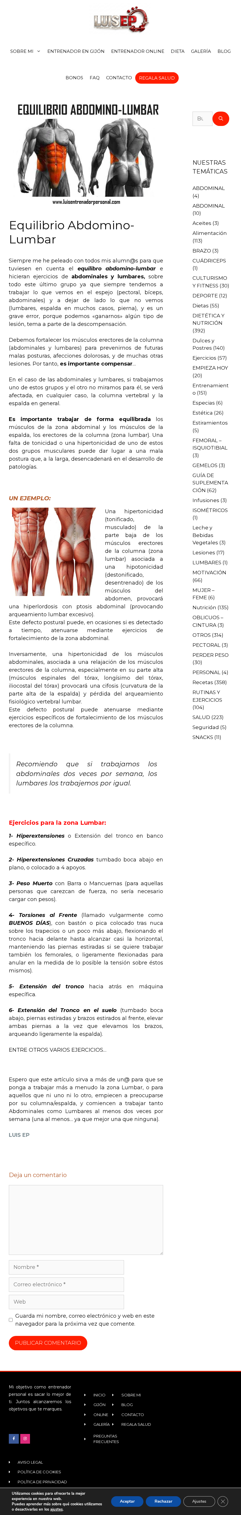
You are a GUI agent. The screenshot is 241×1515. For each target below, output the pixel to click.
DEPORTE (205, 296)
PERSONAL (206, 672)
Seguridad (206, 727)
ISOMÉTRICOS (210, 510)
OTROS (202, 635)
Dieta (178, 51)
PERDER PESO (211, 655)
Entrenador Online (137, 51)
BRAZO (202, 251)
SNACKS (203, 737)
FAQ (95, 77)
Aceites (202, 223)
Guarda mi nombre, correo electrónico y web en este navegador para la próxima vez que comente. (85, 1320)
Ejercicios (204, 358)
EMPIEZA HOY (210, 368)
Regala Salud (157, 78)
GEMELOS (205, 465)
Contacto (119, 77)
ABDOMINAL (209, 188)
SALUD (201, 717)
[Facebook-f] (14, 1439)
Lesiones (204, 553)
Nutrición (204, 607)
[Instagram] (25, 1439)
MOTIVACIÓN (209, 572)
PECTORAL (206, 645)
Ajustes (199, 1501)
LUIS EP (19, 1135)
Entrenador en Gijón (76, 51)
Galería (201, 51)
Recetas (203, 682)
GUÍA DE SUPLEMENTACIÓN (210, 482)
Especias (204, 403)
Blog (224, 51)
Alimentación (210, 233)
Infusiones (206, 500)
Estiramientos (210, 423)
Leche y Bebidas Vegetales (205, 535)
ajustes (56, 1509)
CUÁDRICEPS (209, 261)
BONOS (74, 77)
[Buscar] (220, 119)
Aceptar (127, 1501)
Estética (203, 413)
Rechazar (163, 1501)
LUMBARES (207, 562)
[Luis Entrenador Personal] (120, 19)
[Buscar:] (202, 119)
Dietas (201, 306)
